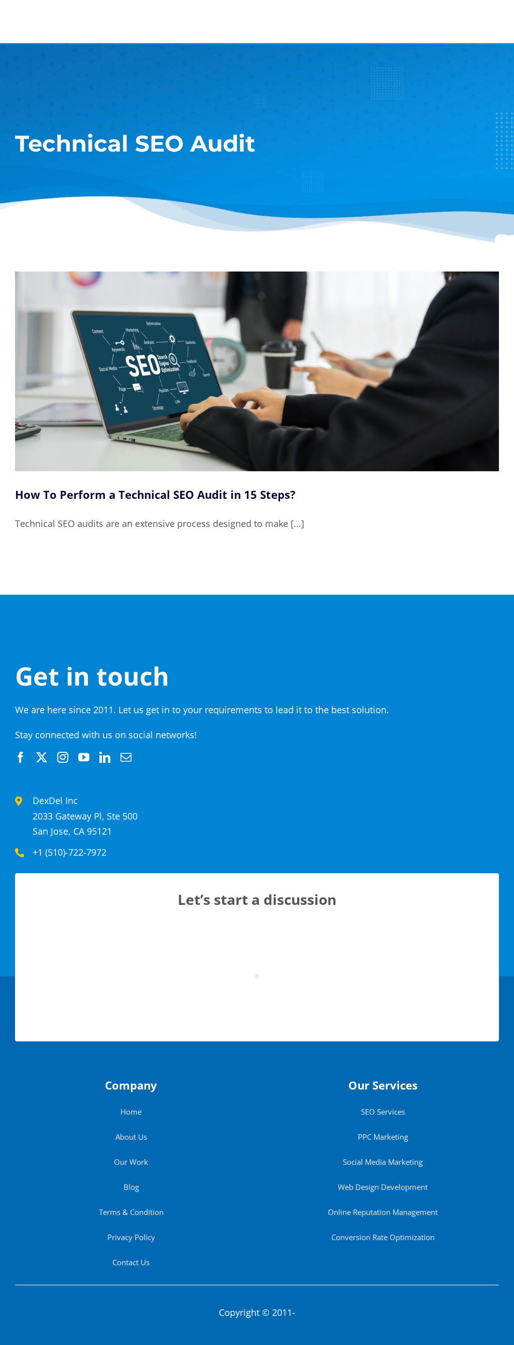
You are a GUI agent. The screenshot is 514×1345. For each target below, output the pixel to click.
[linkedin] (104, 757)
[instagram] (62, 757)
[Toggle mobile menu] (493, 20)
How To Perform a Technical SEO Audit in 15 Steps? (155, 494)
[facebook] (20, 757)
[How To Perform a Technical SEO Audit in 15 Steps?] (257, 371)
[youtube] (83, 757)
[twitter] (41, 757)
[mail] (126, 757)
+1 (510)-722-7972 (69, 852)
